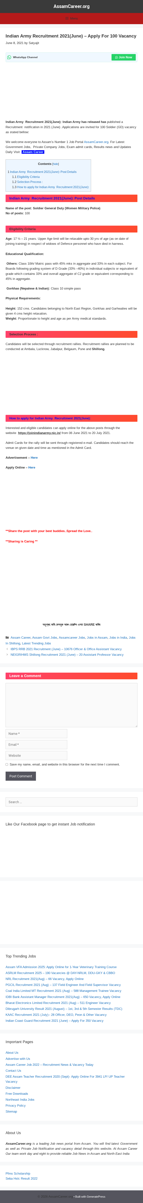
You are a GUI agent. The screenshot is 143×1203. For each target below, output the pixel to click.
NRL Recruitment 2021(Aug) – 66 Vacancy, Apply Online (45, 979)
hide (55, 163)
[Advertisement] (71, 92)
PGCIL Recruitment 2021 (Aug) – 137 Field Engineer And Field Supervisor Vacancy (63, 985)
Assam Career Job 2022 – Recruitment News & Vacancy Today (49, 1065)
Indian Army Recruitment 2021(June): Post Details (42, 171)
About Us (12, 1052)
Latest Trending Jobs (36, 643)
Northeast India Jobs (20, 1099)
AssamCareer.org (72, 6)
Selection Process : (27, 181)
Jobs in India (118, 637)
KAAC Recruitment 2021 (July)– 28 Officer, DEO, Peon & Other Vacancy (56, 1015)
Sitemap (11, 1111)
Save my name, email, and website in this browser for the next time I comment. (65, 764)
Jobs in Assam (97, 637)
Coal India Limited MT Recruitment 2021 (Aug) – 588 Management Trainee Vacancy (63, 991)
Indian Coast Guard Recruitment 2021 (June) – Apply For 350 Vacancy (55, 1020)
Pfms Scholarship (18, 1173)
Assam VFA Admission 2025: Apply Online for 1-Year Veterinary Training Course (61, 967)
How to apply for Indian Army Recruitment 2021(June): (50, 187)
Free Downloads (17, 1093)
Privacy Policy (16, 1105)
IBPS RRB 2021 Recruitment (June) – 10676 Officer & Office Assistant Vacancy (66, 649)
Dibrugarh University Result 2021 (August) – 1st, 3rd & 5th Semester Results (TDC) (64, 1009)
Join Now (125, 57)
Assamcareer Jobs (72, 637)
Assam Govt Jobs (44, 637)
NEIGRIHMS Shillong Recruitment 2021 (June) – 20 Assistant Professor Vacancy (67, 654)
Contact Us (13, 1070)
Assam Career (32, 152)
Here (34, 457)
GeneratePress (96, 1196)
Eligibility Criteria (26, 176)
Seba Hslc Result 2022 (21, 1178)
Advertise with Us (18, 1059)
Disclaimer (13, 1088)
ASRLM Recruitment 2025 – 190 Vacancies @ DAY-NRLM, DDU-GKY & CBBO (60, 973)
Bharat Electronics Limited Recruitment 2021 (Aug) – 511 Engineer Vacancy (58, 1003)
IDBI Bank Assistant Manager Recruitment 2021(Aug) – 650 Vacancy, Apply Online (63, 997)
